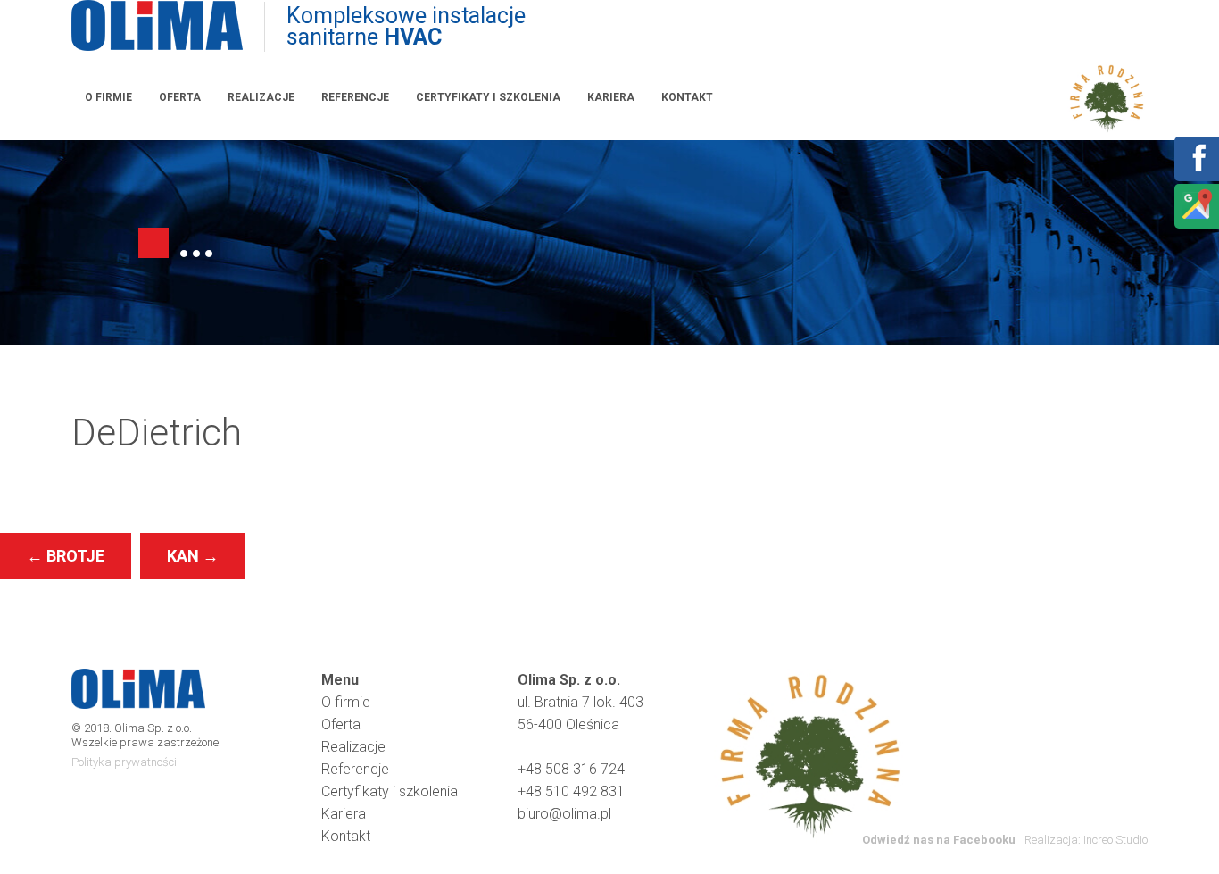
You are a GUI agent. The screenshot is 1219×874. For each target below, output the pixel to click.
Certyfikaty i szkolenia (488, 97)
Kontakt (687, 97)
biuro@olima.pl (564, 813)
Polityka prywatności (124, 762)
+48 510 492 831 (571, 791)
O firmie (108, 97)
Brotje (65, 555)
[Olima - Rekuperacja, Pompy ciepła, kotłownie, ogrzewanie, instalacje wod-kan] (157, 27)
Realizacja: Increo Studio (1086, 839)
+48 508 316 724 (571, 769)
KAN (193, 555)
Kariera (610, 97)
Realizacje (261, 97)
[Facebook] (1196, 170)
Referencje (355, 97)
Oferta (180, 97)
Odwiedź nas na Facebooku (939, 839)
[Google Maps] (1196, 217)
